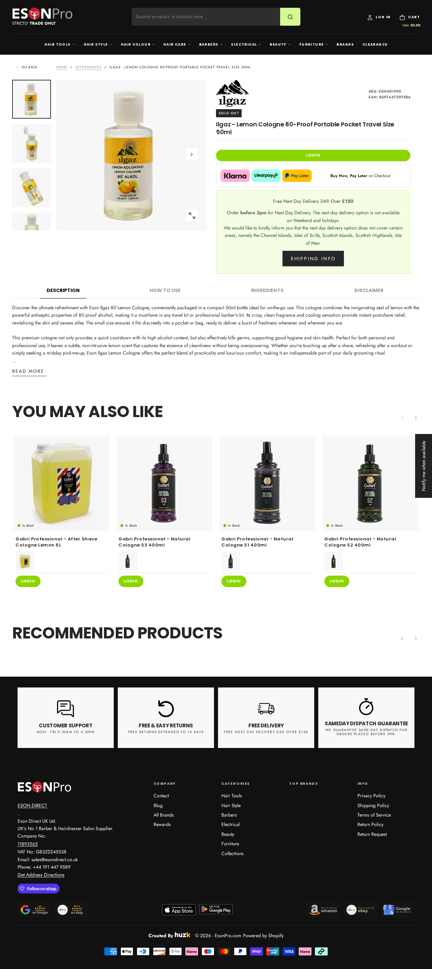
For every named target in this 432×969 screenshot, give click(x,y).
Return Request (372, 834)
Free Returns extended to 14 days (166, 731)
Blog (158, 805)
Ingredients (267, 290)
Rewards (162, 824)
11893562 (28, 844)
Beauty (278, 44)
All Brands (164, 814)
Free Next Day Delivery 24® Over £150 (266, 731)
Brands (345, 44)
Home (62, 67)
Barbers (209, 44)
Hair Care (174, 44)
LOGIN (313, 155)
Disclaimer (368, 290)
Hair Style (96, 44)
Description (63, 290)
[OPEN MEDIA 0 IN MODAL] (191, 216)
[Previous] (402, 639)
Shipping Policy (373, 805)
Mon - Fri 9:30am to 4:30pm (65, 731)
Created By (160, 934)
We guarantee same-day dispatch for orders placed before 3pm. (366, 732)
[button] (191, 154)
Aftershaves (88, 67)
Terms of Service (374, 814)
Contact (161, 795)
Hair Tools (58, 44)
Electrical (244, 44)
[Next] (416, 417)
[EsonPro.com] (45, 786)
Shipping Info (313, 258)
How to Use (165, 290)
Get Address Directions (41, 874)
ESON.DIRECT (32, 805)
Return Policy (370, 824)
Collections (232, 853)
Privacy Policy (371, 795)
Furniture (311, 44)
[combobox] (210, 17)
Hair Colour (136, 44)
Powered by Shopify (263, 935)
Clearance (375, 44)
